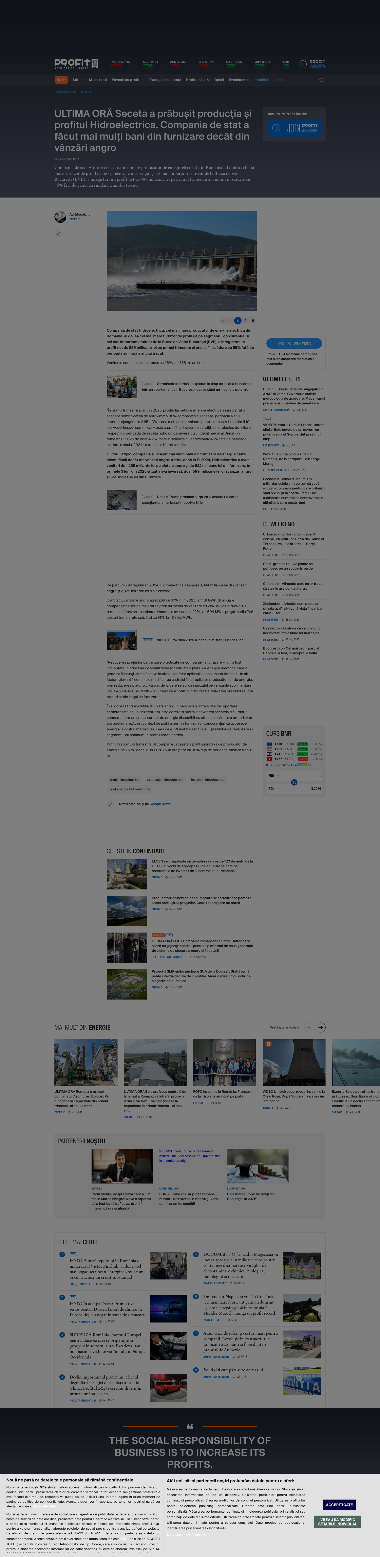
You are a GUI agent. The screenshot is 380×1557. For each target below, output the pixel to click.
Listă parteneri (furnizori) (186, 1535)
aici (123, 1539)
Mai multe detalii (45, 1506)
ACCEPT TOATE (339, 1505)
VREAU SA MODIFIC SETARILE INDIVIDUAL (337, 1522)
